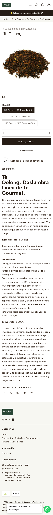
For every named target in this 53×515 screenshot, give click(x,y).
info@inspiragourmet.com (17, 465)
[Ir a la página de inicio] (6, 5)
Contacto (6, 453)
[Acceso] (42, 4)
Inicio (5, 19)
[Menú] (30, 4)
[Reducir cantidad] (4, 133)
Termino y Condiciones (12, 441)
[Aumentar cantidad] (48, 133)
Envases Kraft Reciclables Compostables (21, 438)
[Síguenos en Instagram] (13, 419)
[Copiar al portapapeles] (31, 393)
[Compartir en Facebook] (4, 393)
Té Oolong (32, 19)
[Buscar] (36, 4)
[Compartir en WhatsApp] (17, 393)
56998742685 (11, 468)
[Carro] (49, 5)
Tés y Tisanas (18, 19)
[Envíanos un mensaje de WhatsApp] (47, 509)
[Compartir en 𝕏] (10, 393)
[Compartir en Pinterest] (24, 393)
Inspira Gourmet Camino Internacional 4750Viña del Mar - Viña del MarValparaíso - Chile (17, 476)
